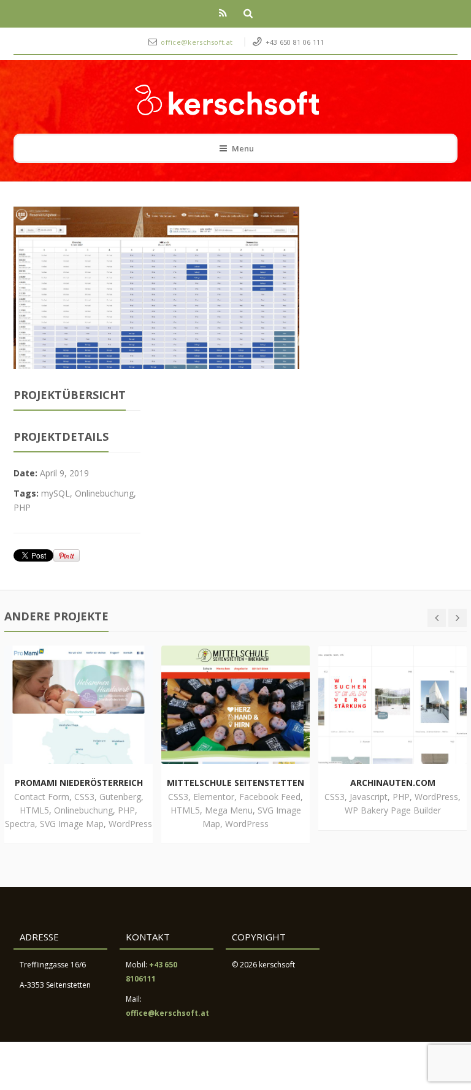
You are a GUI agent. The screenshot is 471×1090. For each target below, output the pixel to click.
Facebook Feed (270, 796)
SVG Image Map (72, 823)
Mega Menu (229, 810)
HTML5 (34, 810)
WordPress (130, 823)
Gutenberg (120, 796)
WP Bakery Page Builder (393, 810)
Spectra (20, 823)
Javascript (369, 796)
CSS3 (84, 796)
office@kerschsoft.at (197, 42)
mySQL (55, 493)
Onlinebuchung (104, 493)
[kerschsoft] (226, 100)
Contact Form (41, 796)
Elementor (213, 796)
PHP (22, 507)
